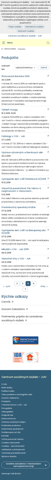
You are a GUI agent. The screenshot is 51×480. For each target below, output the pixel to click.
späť (8, 286)
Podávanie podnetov (11, 425)
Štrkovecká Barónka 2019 (15, 76)
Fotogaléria (6, 408)
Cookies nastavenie (10, 442)
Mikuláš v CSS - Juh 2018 (15, 249)
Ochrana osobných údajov (13, 422)
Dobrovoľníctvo (8, 418)
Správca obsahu (8, 456)
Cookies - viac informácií (12, 446)
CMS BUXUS (15, 473)
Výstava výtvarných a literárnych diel (22, 152)
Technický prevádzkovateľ (13, 453)
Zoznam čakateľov (13, 309)
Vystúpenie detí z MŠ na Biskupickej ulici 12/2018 (23, 231)
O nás (4, 384)
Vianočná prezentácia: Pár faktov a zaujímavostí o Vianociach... (21, 189)
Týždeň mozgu (9, 109)
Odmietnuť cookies (34, 26)
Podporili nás (7, 415)
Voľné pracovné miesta (12, 439)
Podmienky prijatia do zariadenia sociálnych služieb (22, 318)
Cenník (5, 301)
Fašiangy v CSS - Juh (13, 136)
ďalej (42, 286)
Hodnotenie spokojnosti (12, 429)
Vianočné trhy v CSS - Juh (15, 258)
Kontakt (5, 435)
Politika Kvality (7, 391)
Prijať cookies (15, 26)
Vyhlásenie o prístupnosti (13, 449)
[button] (48, 42)
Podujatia (5, 401)
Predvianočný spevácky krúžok (18, 207)
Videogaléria (7, 411)
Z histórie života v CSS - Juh (14, 404)
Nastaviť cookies (26, 31)
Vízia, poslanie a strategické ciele (16, 394)
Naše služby (6, 387)
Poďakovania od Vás (10, 432)
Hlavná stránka (10, 49)
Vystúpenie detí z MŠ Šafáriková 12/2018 (23, 179)
